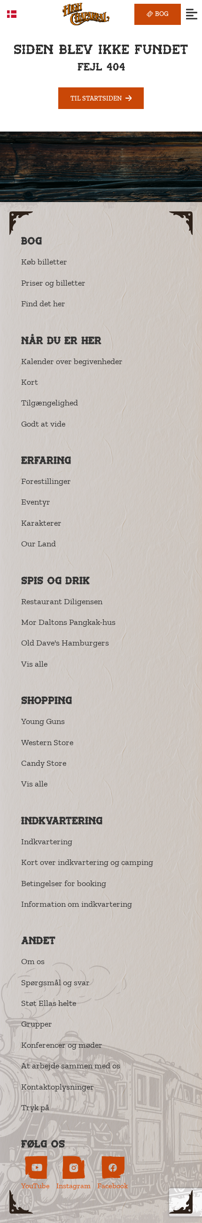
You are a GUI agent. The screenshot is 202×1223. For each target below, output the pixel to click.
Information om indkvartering (76, 904)
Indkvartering (46, 841)
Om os (33, 961)
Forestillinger (46, 481)
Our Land (38, 543)
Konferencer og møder (61, 1045)
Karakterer (41, 523)
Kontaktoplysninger (57, 1087)
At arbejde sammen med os (70, 1065)
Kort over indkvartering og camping (87, 862)
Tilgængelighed (49, 402)
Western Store (47, 742)
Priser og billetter (53, 283)
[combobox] (19, 14)
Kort (29, 382)
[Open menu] (191, 14)
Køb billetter (44, 262)
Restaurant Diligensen (61, 601)
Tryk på (35, 1107)
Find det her (43, 303)
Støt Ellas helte (48, 1003)
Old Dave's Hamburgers (65, 643)
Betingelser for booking (63, 883)
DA (26, 13)
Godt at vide (43, 424)
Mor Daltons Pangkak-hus (68, 622)
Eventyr (35, 502)
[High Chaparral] (85, 14)
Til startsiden (96, 98)
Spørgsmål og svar (55, 982)
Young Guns (43, 721)
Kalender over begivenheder (72, 361)
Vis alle (34, 664)
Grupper (36, 1024)
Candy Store (43, 763)
